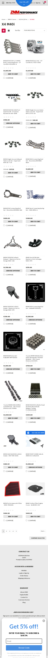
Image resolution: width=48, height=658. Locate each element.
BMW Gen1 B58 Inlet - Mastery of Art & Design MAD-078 (33, 259)
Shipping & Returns (24, 578)
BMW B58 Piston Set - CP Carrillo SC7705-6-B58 (34, 61)
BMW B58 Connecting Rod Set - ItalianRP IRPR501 (34, 307)
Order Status (24, 576)
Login (20, 573)
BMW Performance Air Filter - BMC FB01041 (12, 504)
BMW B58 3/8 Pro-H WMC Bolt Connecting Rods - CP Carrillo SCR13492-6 (12, 62)
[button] (44, 620)
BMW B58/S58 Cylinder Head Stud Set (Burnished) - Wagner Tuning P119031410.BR (35, 407)
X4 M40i (32, 19)
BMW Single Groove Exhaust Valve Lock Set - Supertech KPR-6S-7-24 (12, 160)
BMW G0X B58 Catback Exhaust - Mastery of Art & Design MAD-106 (11, 259)
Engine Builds (24, 595)
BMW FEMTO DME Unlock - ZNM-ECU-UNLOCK (35, 455)
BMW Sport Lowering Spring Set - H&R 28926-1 (35, 209)
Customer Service (24, 600)
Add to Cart (13, 74)
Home (3, 19)
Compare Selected (38, 538)
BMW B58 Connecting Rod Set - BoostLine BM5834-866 (12, 209)
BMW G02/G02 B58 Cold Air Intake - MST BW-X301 (12, 455)
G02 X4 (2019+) (23, 19)
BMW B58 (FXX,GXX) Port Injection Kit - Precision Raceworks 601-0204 (11, 111)
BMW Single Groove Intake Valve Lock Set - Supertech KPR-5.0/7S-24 (34, 111)
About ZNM (24, 592)
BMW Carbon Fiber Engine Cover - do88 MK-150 (34, 504)
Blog (24, 602)
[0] (42, 3)
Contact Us (24, 597)
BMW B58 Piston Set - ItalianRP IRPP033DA (10, 356)
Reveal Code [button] (24, 647)
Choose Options (13, 123)
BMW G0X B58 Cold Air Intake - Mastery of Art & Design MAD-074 (11, 308)
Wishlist (24, 570)
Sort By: (17, 30)
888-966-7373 (10, 3)
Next (42, 531)
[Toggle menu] (3, 4)
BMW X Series (12, 19)
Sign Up (38, 3)
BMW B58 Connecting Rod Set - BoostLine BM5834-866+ (34, 160)
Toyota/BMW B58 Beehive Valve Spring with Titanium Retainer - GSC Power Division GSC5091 (34, 358)
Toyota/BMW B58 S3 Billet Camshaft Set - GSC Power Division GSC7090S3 (12, 406)
